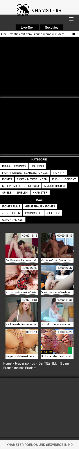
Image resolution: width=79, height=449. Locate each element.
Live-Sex (27, 27)
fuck (55, 179)
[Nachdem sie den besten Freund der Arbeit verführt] (21, 309)
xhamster (40, 192)
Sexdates (52, 27)
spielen (22, 192)
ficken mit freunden (32, 179)
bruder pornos (14, 166)
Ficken (7, 179)
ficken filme (11, 206)
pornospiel (33, 213)
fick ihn (59, 172)
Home (7, 363)
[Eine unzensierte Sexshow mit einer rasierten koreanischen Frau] (57, 277)
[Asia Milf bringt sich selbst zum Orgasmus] (57, 309)
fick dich (37, 166)
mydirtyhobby (54, 186)
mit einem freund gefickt (20, 186)
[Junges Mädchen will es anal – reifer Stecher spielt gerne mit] (21, 341)
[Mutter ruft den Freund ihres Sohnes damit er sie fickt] (57, 245)
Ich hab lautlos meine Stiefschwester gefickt (30, 292)
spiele (6, 192)
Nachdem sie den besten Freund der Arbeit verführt (34, 324)
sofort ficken (12, 219)
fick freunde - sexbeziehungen (25, 172)
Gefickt (70, 179)
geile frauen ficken (40, 206)
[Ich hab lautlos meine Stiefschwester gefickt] (21, 277)
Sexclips (53, 213)
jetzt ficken (11, 213)
